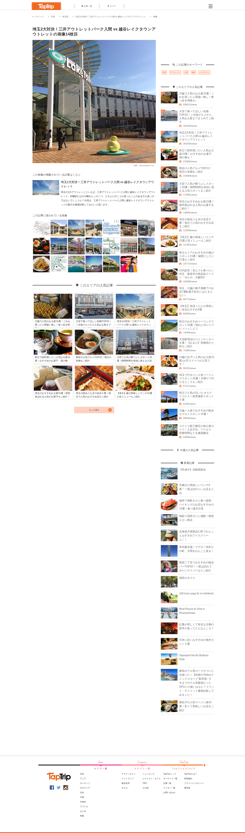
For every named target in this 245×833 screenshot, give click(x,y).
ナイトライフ (128, 778)
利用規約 (188, 778)
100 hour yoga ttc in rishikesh (196, 593)
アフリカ (84, 806)
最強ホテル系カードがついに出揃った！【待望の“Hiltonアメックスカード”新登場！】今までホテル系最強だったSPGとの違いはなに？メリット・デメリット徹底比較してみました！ (196, 682)
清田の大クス (187, 578)
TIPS (144, 783)
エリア (113, 6)
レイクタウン (204, 72)
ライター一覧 (169, 788)
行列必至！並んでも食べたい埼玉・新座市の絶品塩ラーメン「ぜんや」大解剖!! (196, 274)
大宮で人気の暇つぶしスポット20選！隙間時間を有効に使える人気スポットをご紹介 (196, 187)
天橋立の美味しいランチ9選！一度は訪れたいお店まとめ (196, 489)
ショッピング (148, 774)
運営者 (187, 788)
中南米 (83, 802)
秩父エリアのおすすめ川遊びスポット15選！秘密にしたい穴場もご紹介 (196, 256)
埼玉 (164, 72)
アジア (83, 778)
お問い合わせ (169, 792)
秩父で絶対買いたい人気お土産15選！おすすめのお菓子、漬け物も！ (196, 154)
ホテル (125, 788)
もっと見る (94, 410)
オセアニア (85, 788)
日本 (53, 16)
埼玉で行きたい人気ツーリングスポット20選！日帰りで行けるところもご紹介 (196, 378)
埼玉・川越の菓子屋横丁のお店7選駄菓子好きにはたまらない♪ (196, 292)
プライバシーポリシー (194, 783)
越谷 (193, 72)
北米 (82, 792)
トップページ (38, 16)
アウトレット (175, 72)
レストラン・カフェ (151, 778)
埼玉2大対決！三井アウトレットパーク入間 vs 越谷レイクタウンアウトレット (111, 16)
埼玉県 (65, 16)
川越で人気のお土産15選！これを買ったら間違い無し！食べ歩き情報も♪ (196, 97)
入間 (186, 72)
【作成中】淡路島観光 (192, 469)
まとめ (83, 811)
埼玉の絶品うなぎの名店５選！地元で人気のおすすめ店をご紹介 (196, 223)
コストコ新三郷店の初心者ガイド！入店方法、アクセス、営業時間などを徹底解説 (196, 429)
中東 (82, 797)
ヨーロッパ (85, 783)
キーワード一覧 (170, 778)
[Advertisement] (187, 42)
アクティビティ (129, 774)
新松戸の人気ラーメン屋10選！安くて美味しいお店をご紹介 (196, 706)
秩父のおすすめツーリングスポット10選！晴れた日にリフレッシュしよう (196, 325)
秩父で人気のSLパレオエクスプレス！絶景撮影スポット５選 (196, 396)
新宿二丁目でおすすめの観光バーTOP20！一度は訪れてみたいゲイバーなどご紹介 (196, 566)
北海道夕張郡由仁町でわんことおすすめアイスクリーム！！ (196, 535)
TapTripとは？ (190, 774)
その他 (145, 788)
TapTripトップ (169, 774)
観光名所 (126, 783)
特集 (82, 816)
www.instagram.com (146, 165)
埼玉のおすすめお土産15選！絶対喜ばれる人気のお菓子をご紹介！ (196, 205)
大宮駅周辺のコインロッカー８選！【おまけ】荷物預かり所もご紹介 (196, 343)
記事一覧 (88, 6)
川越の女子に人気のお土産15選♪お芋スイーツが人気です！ (196, 360)
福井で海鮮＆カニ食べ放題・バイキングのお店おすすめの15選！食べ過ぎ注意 (196, 504)
